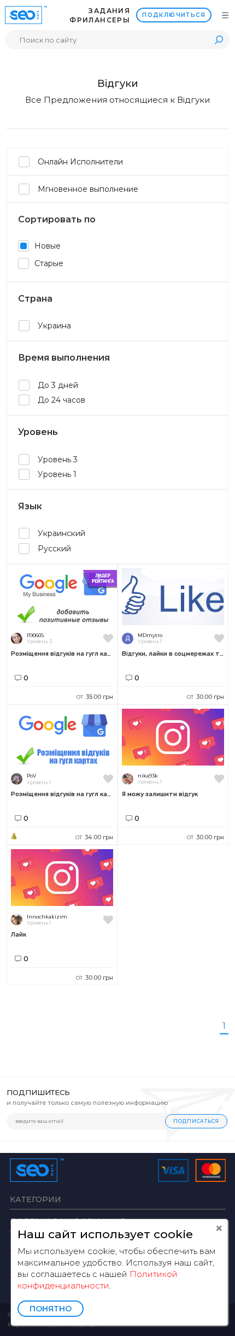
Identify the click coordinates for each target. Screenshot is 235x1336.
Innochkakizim (47, 917)
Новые (47, 246)
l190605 (35, 635)
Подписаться (196, 1121)
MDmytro (150, 635)
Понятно (51, 1309)
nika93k (148, 776)
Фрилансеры (99, 20)
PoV (31, 776)
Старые (48, 263)
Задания (109, 11)
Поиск (218, 39)
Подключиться (173, 15)
